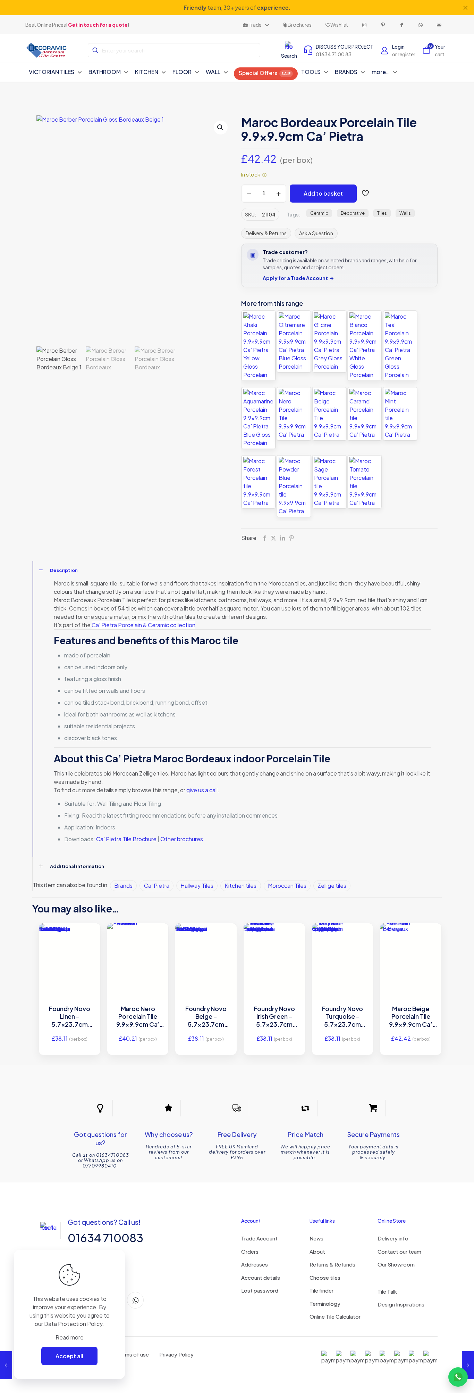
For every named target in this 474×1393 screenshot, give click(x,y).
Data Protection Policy (73, 1323)
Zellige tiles (332, 885)
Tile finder (321, 1290)
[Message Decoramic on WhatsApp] (458, 1377)
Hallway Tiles (196, 885)
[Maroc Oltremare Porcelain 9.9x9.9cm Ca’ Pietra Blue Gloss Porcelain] (294, 341)
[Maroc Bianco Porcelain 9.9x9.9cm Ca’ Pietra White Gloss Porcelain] (364, 345)
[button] (221, 127)
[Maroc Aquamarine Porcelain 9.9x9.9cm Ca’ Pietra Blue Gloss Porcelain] (258, 418)
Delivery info (393, 1238)
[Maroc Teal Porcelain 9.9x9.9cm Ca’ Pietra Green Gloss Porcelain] (400, 345)
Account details (260, 1277)
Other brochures (181, 839)
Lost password (259, 1290)
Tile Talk (387, 1291)
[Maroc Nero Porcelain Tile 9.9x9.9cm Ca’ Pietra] (294, 414)
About (317, 1251)
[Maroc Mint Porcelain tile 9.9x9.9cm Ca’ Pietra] (400, 414)
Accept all (69, 1356)
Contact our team (399, 1251)
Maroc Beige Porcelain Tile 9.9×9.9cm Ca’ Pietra (410, 1017)
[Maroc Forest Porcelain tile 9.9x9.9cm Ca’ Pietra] (258, 482)
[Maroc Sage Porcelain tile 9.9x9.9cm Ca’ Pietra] (329, 482)
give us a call (202, 790)
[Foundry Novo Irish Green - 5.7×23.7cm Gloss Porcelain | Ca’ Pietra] (274, 941)
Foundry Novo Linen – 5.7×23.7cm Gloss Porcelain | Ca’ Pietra (69, 1017)
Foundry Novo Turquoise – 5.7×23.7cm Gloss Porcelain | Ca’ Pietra (342, 1017)
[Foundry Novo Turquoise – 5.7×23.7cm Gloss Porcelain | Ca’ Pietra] (342, 941)
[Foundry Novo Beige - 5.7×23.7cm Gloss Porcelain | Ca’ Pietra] (206, 942)
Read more (70, 1337)
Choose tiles (325, 1277)
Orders (250, 1251)
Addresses (254, 1264)
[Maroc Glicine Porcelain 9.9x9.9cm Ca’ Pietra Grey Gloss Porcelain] (329, 341)
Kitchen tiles (240, 885)
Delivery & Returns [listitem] (266, 233)
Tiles (382, 213)
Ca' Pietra (156, 885)
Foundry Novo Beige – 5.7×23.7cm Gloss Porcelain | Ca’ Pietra (206, 1017)
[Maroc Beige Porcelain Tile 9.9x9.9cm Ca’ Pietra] (329, 414)
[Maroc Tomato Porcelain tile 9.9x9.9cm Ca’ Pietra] (364, 482)
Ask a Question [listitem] (316, 233)
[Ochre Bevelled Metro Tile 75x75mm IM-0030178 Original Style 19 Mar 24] (6, 1365)
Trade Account (259, 1238)
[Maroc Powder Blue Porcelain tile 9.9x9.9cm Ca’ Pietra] (294, 486)
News (316, 1238)
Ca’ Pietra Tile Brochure (127, 839)
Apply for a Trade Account (298, 278)
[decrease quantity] (249, 193)
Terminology (325, 1303)
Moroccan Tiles (287, 885)
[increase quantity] (278, 193)
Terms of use (133, 1354)
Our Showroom (396, 1264)
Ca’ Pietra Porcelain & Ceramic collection (143, 625)
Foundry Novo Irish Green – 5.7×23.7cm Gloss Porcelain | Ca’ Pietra (274, 1017)
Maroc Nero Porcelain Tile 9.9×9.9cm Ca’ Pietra (138, 1017)
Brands (123, 885)
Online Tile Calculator (335, 1316)
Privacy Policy (176, 1354)
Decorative (353, 213)
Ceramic (319, 213)
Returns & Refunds (332, 1264)
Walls (405, 213)
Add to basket (323, 193)
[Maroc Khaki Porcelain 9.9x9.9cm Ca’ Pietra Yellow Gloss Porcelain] (258, 345)
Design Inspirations (401, 1304)
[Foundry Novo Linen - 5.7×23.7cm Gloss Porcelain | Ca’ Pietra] (69, 942)
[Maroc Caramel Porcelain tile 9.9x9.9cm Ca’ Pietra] (364, 414)
